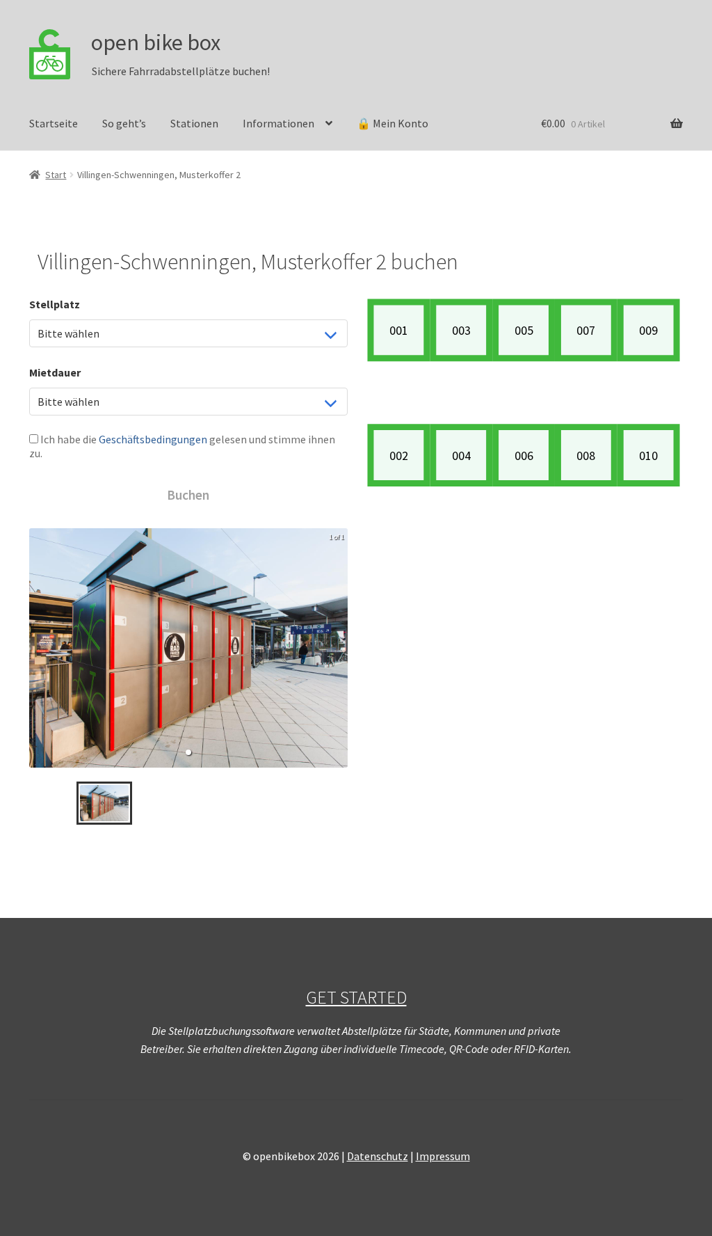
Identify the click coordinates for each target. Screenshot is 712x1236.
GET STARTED (356, 997)
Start (55, 174)
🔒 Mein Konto (392, 123)
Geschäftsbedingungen (153, 439)
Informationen (278, 123)
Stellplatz (54, 304)
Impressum (443, 1156)
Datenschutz (377, 1156)
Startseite (53, 123)
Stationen (194, 123)
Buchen (188, 494)
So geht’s (124, 123)
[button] (188, 752)
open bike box (155, 42)
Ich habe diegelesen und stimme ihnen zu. (182, 446)
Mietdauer (55, 372)
